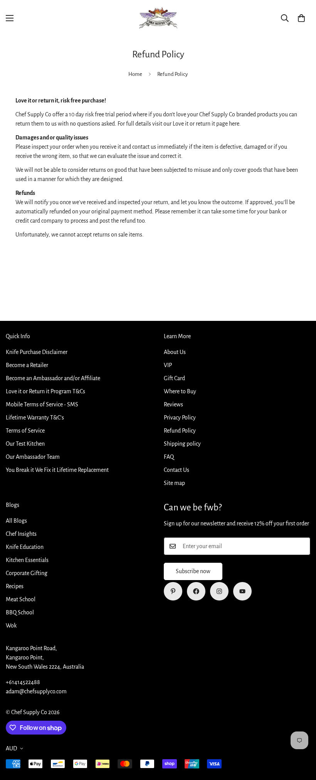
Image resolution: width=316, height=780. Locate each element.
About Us (175, 352)
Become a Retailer (27, 365)
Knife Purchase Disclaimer (36, 352)
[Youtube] (242, 591)
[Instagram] (219, 591)
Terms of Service (25, 431)
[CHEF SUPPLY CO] (158, 18)
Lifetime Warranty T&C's (35, 417)
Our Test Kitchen (25, 444)
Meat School (20, 599)
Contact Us (176, 470)
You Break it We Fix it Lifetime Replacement (57, 470)
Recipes (15, 586)
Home (135, 74)
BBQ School (20, 612)
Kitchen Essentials (27, 560)
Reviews (173, 404)
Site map (174, 483)
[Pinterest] (173, 591)
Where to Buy (180, 391)
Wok (11, 625)
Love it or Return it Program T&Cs (45, 391)
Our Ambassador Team (33, 457)
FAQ (169, 457)
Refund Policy (180, 431)
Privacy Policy (180, 417)
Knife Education (25, 547)
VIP (168, 365)
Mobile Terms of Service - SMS (42, 404)
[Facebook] (196, 591)
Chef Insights (21, 534)
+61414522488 (23, 682)
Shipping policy (182, 444)
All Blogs (16, 521)
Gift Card (174, 378)
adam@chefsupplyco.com (36, 691)
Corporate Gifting (26, 573)
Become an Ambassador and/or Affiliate (53, 378)
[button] (301, 18)
